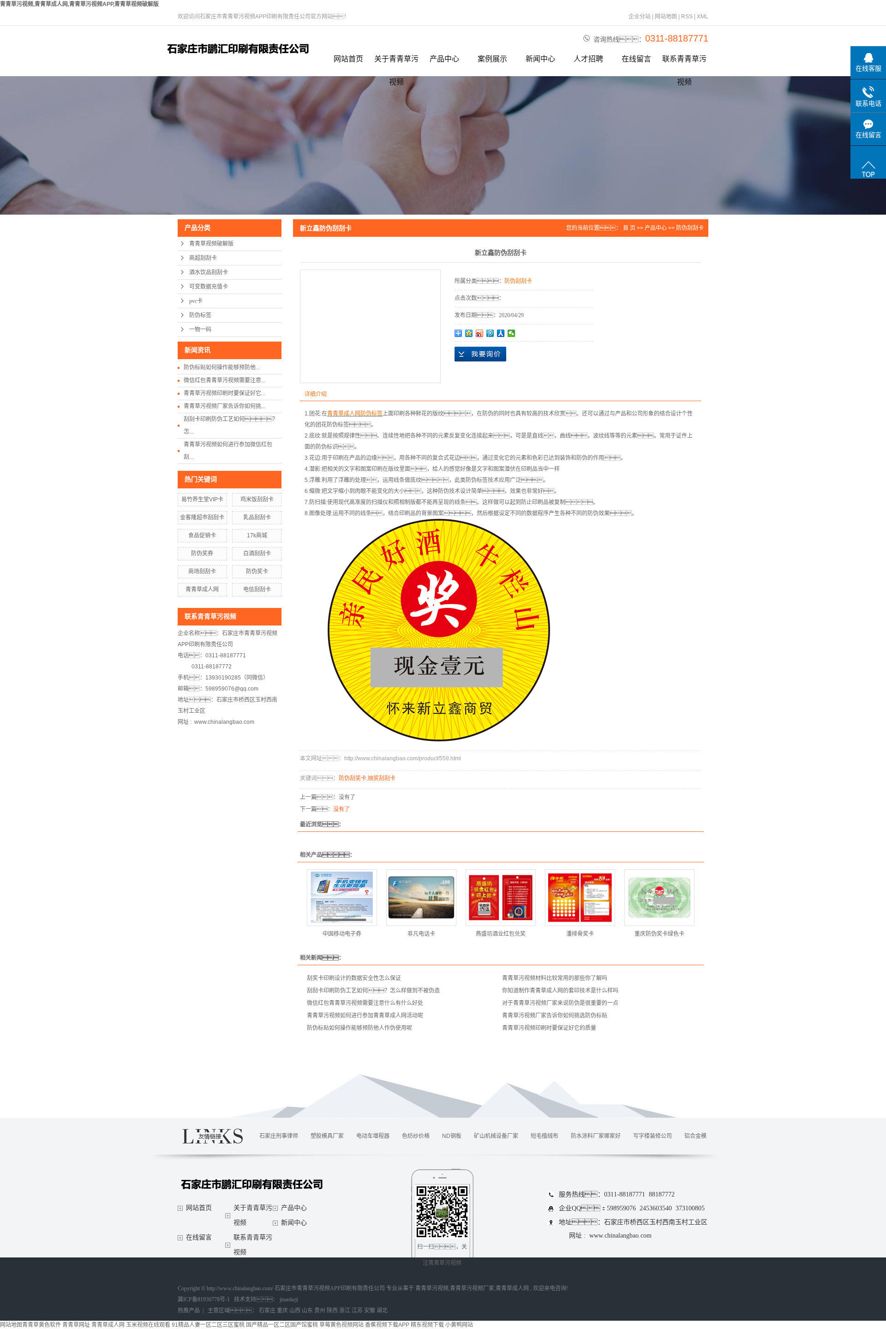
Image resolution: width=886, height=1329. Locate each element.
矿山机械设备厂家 (496, 1136)
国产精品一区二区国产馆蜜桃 (282, 1325)
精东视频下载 (427, 1325)
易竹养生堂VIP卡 (202, 499)
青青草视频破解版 (211, 244)
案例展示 (492, 59)
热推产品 (189, 1310)
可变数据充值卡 (208, 286)
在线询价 (480, 354)
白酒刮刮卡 (257, 553)
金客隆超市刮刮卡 (202, 517)
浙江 (344, 1310)
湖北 (382, 1310)
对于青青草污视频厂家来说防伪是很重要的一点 (560, 1003)
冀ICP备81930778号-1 (204, 1299)
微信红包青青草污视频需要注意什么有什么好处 (365, 1003)
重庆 (282, 1310)
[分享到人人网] (501, 333)
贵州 (319, 1310)
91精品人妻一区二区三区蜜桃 (208, 1325)
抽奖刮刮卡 (381, 778)
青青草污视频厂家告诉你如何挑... (224, 406)
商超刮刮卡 (203, 258)
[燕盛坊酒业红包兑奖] (501, 897)
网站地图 (666, 16)
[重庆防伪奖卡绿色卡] (659, 897)
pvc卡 (196, 301)
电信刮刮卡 (257, 589)
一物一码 (200, 329)
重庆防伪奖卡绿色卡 (659, 934)
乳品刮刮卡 (257, 517)
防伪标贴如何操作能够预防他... (222, 367)
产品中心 (444, 59)
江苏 (357, 1310)
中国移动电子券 (342, 934)
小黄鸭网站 (459, 1325)
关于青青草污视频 (396, 63)
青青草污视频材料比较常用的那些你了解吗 (554, 978)
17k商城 (257, 535)
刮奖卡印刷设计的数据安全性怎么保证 (354, 978)
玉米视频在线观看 (148, 1325)
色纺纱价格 (416, 1136)
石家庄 (267, 1310)
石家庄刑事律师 (278, 1136)
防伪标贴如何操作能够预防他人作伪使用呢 (359, 1028)
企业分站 (640, 16)
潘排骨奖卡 (580, 934)
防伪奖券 (202, 553)
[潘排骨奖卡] (580, 897)
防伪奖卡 (257, 571)
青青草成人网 (202, 589)
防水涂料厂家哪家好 (596, 1136)
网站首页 (348, 59)
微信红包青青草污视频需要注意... (224, 380)
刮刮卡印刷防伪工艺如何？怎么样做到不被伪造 (373, 990)
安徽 (369, 1310)
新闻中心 (540, 59)
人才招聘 (588, 59)
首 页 (629, 228)
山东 (307, 1310)
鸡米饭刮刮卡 (257, 499)
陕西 (332, 1310)
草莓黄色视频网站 (341, 1325)
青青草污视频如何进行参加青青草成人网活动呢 (365, 1015)
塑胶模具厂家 (327, 1136)
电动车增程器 (372, 1136)
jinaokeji (289, 1299)
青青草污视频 (432, 1288)
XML (702, 16)
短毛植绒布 (544, 1136)
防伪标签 (200, 315)
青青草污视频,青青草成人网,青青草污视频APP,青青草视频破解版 (79, 4)
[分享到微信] (511, 333)
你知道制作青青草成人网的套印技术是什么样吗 (560, 990)
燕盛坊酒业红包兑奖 (501, 934)
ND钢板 (451, 1136)
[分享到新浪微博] (480, 333)
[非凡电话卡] (421, 897)
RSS (687, 16)
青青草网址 (76, 1325)
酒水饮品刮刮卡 (208, 272)
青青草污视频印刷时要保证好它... (224, 393)
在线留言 (636, 59)
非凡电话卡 (421, 934)
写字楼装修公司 (652, 1136)
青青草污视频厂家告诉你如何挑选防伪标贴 (554, 1015)
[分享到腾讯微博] (490, 333)
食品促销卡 (202, 535)
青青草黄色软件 (41, 1325)
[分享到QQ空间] (469, 333)
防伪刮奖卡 (352, 778)
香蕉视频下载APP (387, 1325)
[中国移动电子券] (342, 897)
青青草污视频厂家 (472, 1288)
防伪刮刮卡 (690, 228)
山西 (294, 1310)
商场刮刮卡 (202, 571)
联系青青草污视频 (684, 63)
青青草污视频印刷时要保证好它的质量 (549, 1028)
